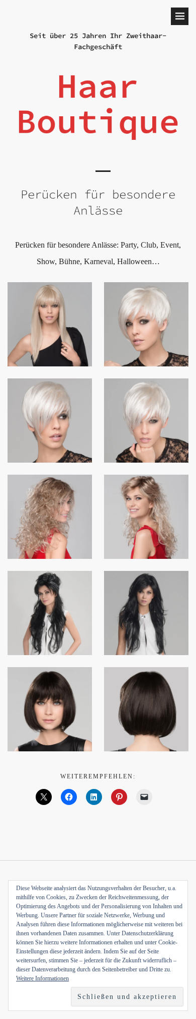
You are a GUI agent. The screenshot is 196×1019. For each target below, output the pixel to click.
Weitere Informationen (42, 978)
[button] (50, 324)
